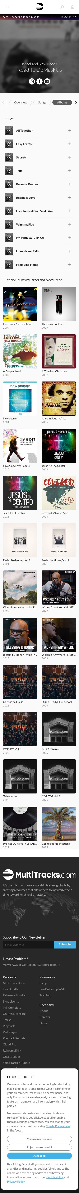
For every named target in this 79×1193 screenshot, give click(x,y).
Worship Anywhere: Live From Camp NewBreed (20, 607)
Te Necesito (10, 796)
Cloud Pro (9, 1044)
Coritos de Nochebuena (56, 843)
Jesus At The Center (53, 465)
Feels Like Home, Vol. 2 (55, 560)
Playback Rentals (14, 1038)
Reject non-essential (39, 1147)
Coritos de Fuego (13, 701)
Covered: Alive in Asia (55, 512)
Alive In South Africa (54, 418)
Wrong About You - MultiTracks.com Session (59, 607)
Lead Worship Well (52, 989)
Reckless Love (25, 197)
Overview (20, 102)
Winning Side (25, 224)
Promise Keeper (27, 184)
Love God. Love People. (16, 465)
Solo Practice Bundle (16, 1062)
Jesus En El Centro (14, 512)
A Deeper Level (12, 371)
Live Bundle (10, 989)
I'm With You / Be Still (30, 238)
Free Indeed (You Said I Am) (34, 211)
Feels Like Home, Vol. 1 (16, 560)
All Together (24, 130)
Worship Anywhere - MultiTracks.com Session (59, 654)
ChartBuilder (11, 1056)
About (44, 1010)
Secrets (21, 157)
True (19, 170)
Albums (62, 102)
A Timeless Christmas (54, 371)
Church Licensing (14, 1013)
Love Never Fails (27, 251)
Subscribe (65, 944)
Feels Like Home (27, 264)
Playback (9, 1026)
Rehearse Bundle (14, 995)
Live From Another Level (17, 324)
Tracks (7, 1020)
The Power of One (52, 324)
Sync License (11, 1001)
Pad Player (10, 1032)
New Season (10, 418)
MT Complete (12, 1007)
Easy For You (24, 144)
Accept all (39, 1155)
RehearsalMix (12, 1050)
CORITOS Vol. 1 (12, 749)
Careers (45, 1017)
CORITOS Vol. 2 (51, 796)
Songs (42, 102)
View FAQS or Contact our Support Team (30, 964)
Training (45, 995)
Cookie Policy (54, 1177)
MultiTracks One (14, 983)
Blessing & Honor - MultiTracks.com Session (20, 654)
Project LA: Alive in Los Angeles (20, 843)
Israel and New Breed (39, 64)
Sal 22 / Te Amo (51, 749)
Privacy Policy (16, 1181)
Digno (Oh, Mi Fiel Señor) (57, 701)
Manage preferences (39, 1138)
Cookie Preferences (58, 1126)
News (43, 1023)
